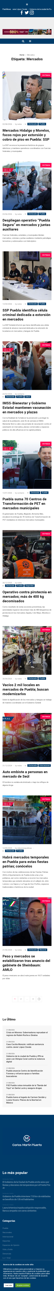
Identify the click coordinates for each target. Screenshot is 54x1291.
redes (19, 124)
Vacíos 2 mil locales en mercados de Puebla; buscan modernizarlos (26, 690)
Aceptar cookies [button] (23, 1285)
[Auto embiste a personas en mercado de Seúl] (27, 737)
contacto (20, 394)
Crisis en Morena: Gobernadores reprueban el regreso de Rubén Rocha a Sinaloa (27, 1034)
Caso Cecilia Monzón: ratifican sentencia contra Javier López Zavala (25, 1046)
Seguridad (29, 585)
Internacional (45, 765)
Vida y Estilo (8, 1249)
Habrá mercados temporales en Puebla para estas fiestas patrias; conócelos (26, 862)
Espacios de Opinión (11, 1245)
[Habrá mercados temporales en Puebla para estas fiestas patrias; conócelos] (27, 819)
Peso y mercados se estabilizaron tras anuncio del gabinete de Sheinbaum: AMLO (26, 963)
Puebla (42, 124)
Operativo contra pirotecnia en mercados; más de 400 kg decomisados (27, 597)
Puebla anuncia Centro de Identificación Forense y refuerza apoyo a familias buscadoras (24, 1073)
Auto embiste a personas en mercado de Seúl (25, 774)
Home (21, 55)
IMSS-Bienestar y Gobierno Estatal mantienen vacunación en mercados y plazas (27, 408)
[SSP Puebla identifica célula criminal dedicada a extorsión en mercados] (27, 275)
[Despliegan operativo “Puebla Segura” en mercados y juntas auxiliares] (27, 185)
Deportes (6, 1241)
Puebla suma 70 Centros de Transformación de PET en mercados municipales (24, 504)
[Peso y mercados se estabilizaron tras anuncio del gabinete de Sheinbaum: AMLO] (27, 921)
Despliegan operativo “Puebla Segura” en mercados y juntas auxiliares (26, 225)
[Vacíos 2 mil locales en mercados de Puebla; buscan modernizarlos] (27, 650)
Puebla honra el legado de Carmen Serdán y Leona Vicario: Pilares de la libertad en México (26, 1100)
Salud (27, 396)
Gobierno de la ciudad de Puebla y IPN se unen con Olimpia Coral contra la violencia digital (25, 1059)
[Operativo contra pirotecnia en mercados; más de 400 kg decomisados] (27, 554)
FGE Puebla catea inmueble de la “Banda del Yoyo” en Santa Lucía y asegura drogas (26, 1087)
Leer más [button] (8, 1285)
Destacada (33, 124)
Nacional (43, 950)
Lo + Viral (6, 1258)
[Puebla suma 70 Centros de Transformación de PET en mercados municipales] (27, 464)
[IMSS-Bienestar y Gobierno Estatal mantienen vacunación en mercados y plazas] (27, 365)
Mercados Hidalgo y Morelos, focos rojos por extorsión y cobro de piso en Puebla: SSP (26, 135)
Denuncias (7, 1253)
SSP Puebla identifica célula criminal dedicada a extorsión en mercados (26, 315)
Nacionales (7, 1232)
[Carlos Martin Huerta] (27, 1142)
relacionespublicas (24, 848)
